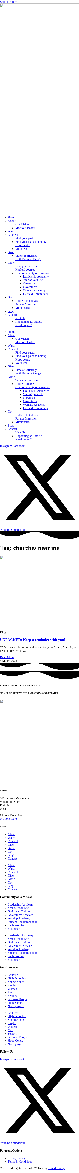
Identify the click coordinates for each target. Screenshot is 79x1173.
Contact (12, 314)
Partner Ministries (26, 304)
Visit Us (20, 318)
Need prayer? (23, 325)
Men (10, 992)
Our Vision (22, 224)
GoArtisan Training (19, 911)
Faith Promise (16, 925)
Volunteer (21, 248)
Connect (13, 234)
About (11, 221)
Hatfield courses (25, 269)
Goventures (30, 287)
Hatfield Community (35, 293)
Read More (7, 657)
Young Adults (16, 981)
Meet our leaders (25, 227)
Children (13, 975)
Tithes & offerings (26, 255)
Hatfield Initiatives (26, 300)
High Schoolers (17, 978)
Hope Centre (15, 1002)
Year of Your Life (18, 908)
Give (11, 252)
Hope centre (22, 245)
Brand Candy (56, 1168)
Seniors (12, 995)
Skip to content (9, 1)
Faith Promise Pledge (28, 259)
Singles (12, 985)
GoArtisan (29, 283)
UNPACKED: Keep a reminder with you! (32, 640)
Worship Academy (34, 290)
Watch (11, 231)
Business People (17, 999)
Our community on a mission (32, 273)
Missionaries (22, 307)
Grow (11, 262)
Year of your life (33, 280)
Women (12, 988)
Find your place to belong (30, 241)
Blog (11, 311)
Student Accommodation (23, 921)
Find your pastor (25, 238)
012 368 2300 (8, 818)
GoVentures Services (20, 915)
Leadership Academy (36, 276)
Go (10, 297)
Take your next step (27, 266)
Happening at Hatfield (28, 321)
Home (11, 217)
